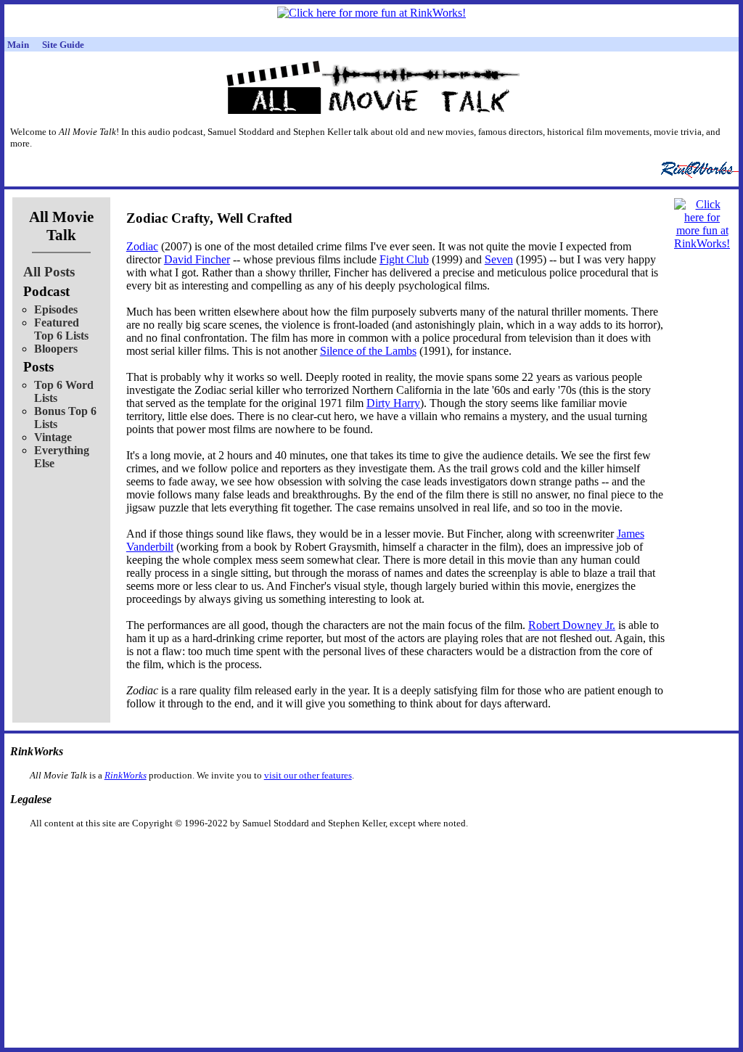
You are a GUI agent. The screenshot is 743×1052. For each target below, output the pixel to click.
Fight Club (404, 259)
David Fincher (197, 259)
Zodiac (142, 246)
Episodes (56, 309)
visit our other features (308, 775)
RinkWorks (125, 775)
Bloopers (56, 348)
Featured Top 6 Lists (61, 329)
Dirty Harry (393, 403)
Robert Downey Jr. (571, 625)
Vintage (53, 437)
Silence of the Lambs (368, 351)
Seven (499, 259)
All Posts (49, 271)
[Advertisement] (297, 852)
